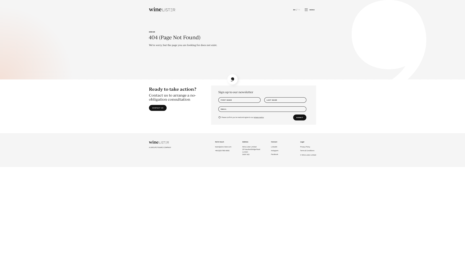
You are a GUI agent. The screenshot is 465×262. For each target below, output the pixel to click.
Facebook (274, 154)
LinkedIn (274, 147)
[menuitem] (308, 146)
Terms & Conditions (307, 150)
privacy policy (259, 117)
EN (294, 10)
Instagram (274, 150)
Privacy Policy (305, 147)
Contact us (157, 108)
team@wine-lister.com (223, 147)
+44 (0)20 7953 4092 (222, 150)
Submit (299, 117)
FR (299, 10)
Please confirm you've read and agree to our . (242, 117)
